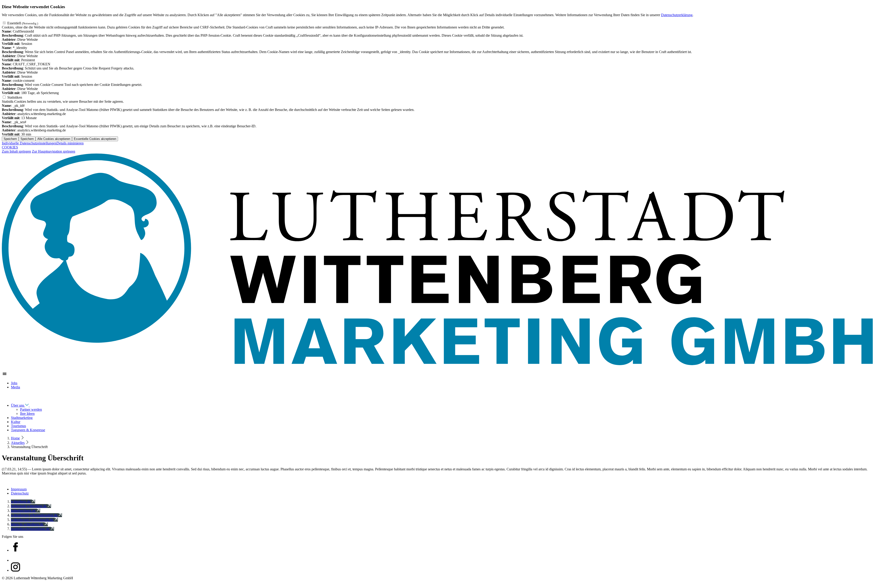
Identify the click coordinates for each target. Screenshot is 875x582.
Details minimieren (70, 143)
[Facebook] (15, 550)
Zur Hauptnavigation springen (53, 151)
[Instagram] (15, 570)
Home (15, 438)
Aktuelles (18, 443)
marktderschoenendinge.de (30, 529)
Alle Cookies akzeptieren (53, 139)
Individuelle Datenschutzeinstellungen (29, 143)
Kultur (15, 422)
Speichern (10, 139)
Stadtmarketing (22, 418)
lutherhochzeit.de (23, 511)
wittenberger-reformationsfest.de (34, 515)
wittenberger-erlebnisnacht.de (32, 520)
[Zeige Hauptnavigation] (4, 375)
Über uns (18, 405)
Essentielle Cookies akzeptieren (95, 139)
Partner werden (31, 409)
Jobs (14, 383)
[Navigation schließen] (4, 397)
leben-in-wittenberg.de (27, 524)
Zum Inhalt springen (16, 151)
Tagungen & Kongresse (28, 430)
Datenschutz (20, 493)
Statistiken (14, 97)
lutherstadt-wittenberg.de (29, 506)
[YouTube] (15, 560)
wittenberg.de (21, 501)
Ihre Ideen (27, 413)
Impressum (19, 489)
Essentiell (22, 23)
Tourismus (18, 426)
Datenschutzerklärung (676, 15)
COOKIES (10, 147)
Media (15, 387)
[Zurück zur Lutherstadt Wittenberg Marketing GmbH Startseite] (437, 365)
